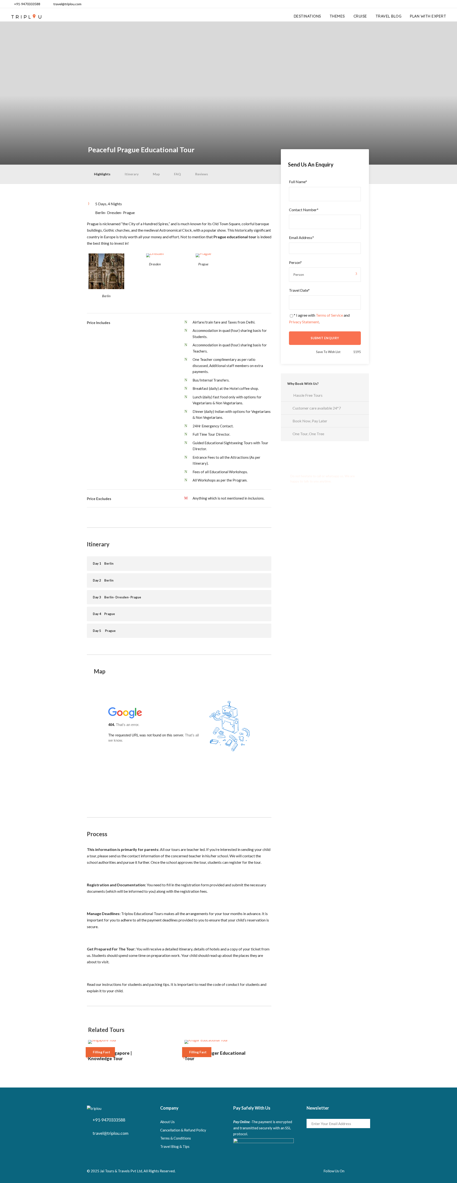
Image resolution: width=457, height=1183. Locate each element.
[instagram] (447, 4)
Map (156, 174)
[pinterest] (431, 4)
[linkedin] (424, 4)
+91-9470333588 (27, 4)
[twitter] (439, 4)
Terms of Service (329, 315)
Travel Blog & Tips (174, 1146)
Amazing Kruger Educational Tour (214, 1055)
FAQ (177, 174)
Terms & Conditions (175, 1138)
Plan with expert (428, 16)
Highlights (102, 174)
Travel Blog (389, 16)
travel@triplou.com (67, 4)
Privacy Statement (304, 322)
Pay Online (241, 1122)
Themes (337, 16)
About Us (167, 1122)
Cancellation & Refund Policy (183, 1130)
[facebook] (416, 4)
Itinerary (132, 174)
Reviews (201, 174)
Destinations (307, 16)
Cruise (360, 16)
